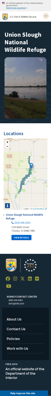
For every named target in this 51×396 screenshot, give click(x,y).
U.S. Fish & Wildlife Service (23, 16)
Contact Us (16, 328)
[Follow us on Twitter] (23, 279)
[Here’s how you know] (25, 5)
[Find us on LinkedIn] (31, 279)
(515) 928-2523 (22, 222)
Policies (13, 338)
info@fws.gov (16, 303)
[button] (31, 166)
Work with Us (17, 348)
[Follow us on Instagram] (16, 279)
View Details (21, 237)
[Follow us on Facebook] (9, 279)
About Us (14, 319)
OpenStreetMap (38, 209)
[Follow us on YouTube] (9, 286)
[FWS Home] (5, 16)
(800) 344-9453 (15, 300)
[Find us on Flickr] (38, 279)
